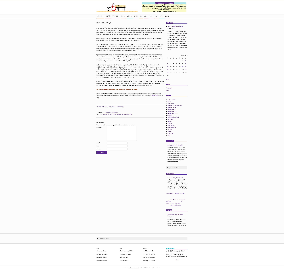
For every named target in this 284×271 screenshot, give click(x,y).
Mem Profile (171, 103)
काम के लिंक (170, 119)
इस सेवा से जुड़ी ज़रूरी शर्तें (173, 117)
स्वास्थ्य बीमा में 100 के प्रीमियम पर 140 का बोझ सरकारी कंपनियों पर (117, 114)
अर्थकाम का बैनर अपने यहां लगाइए (175, 105)
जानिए (98, 248)
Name (98, 143)
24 (167, 72)
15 (183, 67)
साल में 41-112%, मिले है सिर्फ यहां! (175, 178)
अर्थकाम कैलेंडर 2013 (172, 109)
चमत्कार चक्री (120, 106)
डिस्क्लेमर (170, 123)
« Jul (167, 79)
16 (186, 67)
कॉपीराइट (170, 121)
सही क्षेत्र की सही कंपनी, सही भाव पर (175, 26)
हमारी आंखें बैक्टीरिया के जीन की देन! (175, 145)
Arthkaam (130, 267)
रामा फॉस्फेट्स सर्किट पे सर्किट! (111, 112)
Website (98, 149)
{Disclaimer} (136, 267)
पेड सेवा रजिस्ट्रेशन (172, 127)
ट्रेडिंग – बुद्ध (169, 210)
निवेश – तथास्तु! (171, 125)
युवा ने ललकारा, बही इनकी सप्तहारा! (175, 214)
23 (186, 69)
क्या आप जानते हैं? (170, 141)
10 (167, 67)
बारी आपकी (170, 129)
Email (97, 146)
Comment (98, 127)
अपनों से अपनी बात (170, 173)
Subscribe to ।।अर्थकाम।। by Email (175, 193)
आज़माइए (144, 248)
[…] (170, 49)
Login (169, 101)
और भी (177, 260)
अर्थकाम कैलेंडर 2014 (172, 111)
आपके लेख (170, 115)
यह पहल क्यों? (170, 133)
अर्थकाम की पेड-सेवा (172, 107)
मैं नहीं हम (169, 131)
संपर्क (169, 135)
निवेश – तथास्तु (170, 22)
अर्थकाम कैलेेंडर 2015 (172, 113)
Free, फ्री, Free (171, 99)
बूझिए (121, 248)
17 (167, 69)
